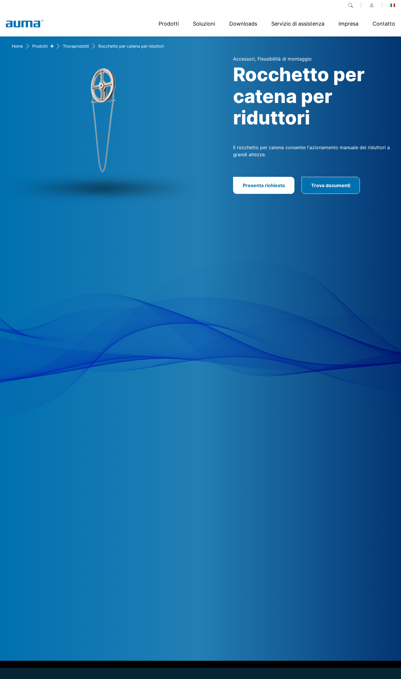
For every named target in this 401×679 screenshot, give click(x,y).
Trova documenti (330, 185)
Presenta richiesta (264, 185)
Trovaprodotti (76, 46)
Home (17, 46)
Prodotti (40, 46)
